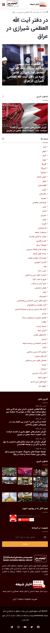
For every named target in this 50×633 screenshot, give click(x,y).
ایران (44, 189)
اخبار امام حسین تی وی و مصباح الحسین (30, 309)
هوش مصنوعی (40, 287)
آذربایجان (42, 228)
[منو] (3, 5)
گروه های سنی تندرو (38, 381)
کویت (43, 223)
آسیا (44, 155)
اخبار (44, 147)
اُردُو (14, 599)
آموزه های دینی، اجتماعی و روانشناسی (31, 300)
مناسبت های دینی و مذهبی (35, 275)
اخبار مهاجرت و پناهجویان (36, 304)
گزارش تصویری (40, 262)
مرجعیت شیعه (40, 232)
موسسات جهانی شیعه (37, 258)
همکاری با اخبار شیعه (10, 591)
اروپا (44, 159)
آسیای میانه (42, 330)
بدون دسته (42, 270)
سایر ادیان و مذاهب (38, 283)
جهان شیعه (42, 377)
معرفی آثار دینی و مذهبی (36, 351)
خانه (44, 12)
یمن (44, 206)
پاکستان (42, 194)
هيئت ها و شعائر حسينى (36, 249)
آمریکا (43, 168)
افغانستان (42, 185)
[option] (25, 118)
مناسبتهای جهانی (40, 334)
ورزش (44, 339)
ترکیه (44, 292)
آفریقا (44, 164)
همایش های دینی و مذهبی (35, 360)
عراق (44, 181)
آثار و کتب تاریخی (39, 373)
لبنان (44, 211)
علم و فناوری (41, 240)
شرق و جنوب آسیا (39, 279)
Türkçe (20, 599)
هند (44, 266)
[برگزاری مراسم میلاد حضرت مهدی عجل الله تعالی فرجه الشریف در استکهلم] (25, 472)
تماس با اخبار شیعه (27, 591)
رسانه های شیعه (39, 253)
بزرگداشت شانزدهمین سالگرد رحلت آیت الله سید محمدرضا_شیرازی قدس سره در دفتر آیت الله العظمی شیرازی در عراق (25, 72)
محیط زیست (41, 326)
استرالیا (43, 369)
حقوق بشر (42, 386)
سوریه (43, 198)
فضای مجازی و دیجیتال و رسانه (34, 317)
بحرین (43, 215)
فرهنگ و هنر (41, 245)
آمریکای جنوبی (40, 356)
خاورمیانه (42, 296)
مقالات (43, 322)
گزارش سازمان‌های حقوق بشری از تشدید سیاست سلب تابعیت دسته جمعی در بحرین (26, 129)
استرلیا (43, 172)
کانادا (44, 347)
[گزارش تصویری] (40, 484)
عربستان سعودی (39, 202)
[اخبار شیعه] (37, 4)
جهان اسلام (41, 176)
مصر (44, 219)
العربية (34, 599)
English (28, 599)
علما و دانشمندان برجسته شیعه (34, 343)
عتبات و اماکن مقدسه (37, 236)
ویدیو (44, 313)
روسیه (44, 364)
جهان (44, 151)
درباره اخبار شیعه (41, 591)
